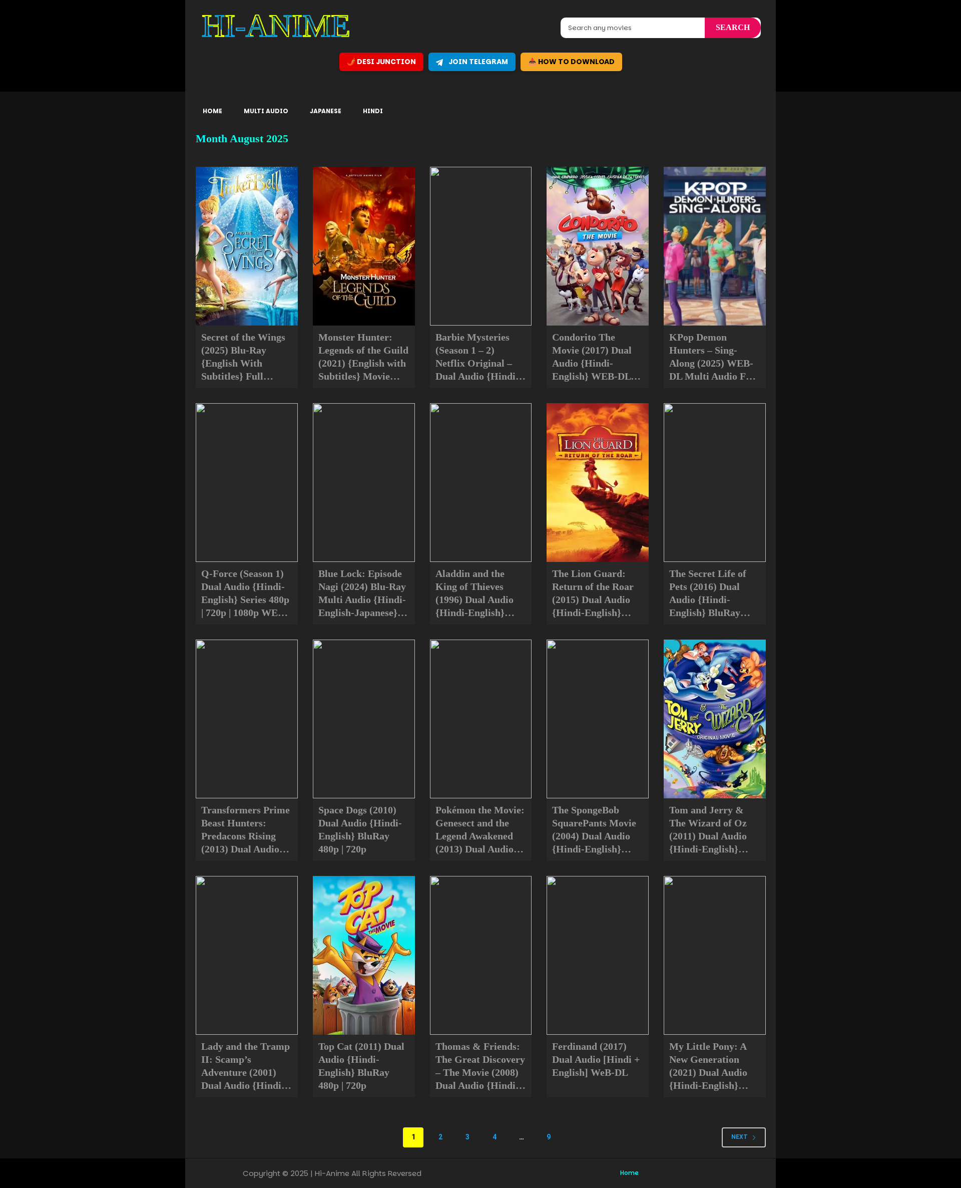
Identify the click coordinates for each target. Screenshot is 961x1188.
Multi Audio (266, 111)
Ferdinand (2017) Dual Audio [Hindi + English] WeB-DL (596, 1059)
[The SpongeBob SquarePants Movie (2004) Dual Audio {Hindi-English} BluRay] (598, 719)
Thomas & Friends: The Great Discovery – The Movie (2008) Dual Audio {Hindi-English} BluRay (480, 1072)
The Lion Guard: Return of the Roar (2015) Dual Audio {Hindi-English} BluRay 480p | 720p (593, 599)
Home (212, 111)
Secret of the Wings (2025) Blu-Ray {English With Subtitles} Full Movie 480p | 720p (243, 363)
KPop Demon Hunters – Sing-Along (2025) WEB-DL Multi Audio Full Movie (713, 363)
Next (739, 1136)
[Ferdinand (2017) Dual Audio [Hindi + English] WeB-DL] (598, 955)
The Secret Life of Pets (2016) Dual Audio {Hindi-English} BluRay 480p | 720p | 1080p (709, 599)
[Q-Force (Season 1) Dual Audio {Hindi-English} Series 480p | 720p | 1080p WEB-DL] (247, 482)
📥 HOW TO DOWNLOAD (571, 62)
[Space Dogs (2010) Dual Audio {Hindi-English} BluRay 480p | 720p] (364, 719)
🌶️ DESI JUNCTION (381, 62)
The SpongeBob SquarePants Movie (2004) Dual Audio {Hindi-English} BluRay (594, 835)
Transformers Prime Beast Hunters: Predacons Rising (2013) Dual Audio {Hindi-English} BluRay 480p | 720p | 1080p (245, 849)
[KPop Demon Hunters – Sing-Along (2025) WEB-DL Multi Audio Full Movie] (715, 246)
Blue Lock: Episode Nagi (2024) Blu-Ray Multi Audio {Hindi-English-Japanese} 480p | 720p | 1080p (362, 599)
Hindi (373, 111)
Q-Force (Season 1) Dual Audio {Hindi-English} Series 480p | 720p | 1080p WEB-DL (245, 599)
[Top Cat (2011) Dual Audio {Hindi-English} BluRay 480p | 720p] (364, 955)
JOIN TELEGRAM (477, 62)
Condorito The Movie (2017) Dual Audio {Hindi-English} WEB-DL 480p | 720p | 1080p (592, 363)
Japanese (325, 111)
